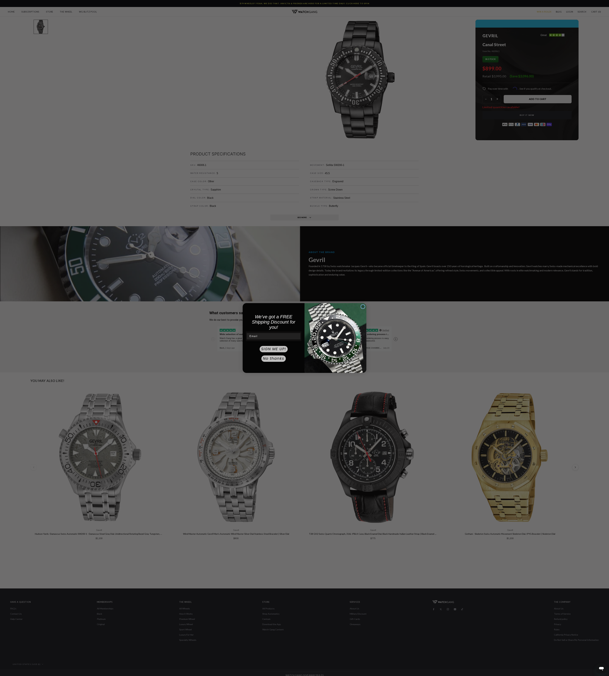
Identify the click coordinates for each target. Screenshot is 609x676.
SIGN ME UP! (273, 348)
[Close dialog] (363, 306)
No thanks (273, 358)
